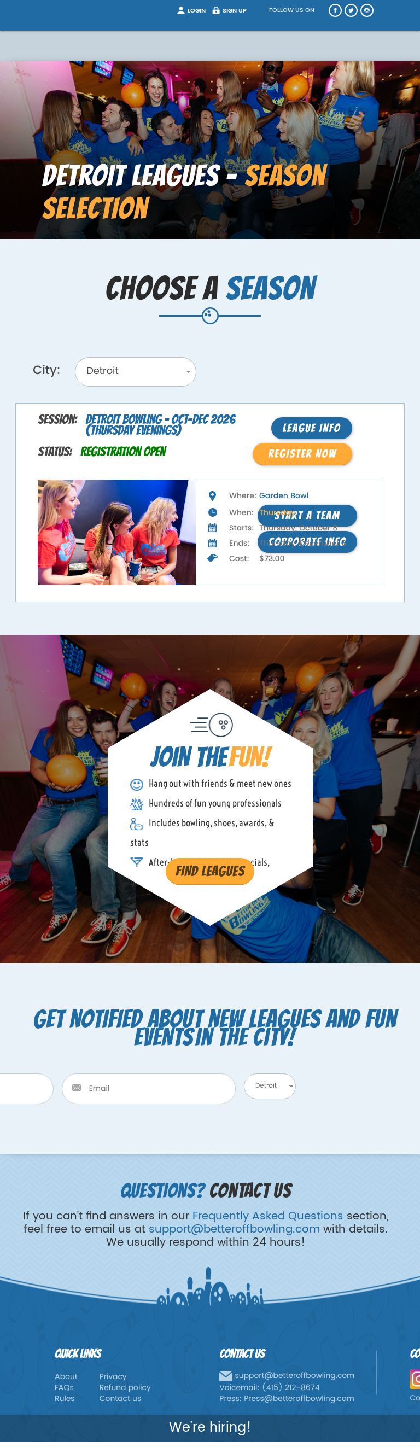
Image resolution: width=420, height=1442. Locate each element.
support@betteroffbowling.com (234, 1230)
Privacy (113, 1377)
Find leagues (210, 871)
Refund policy (125, 1388)
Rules (65, 1399)
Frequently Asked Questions (267, 1216)
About (66, 1377)
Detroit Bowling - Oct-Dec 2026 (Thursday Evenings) (160, 425)
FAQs (64, 1388)
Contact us (121, 1399)
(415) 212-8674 (291, 1388)
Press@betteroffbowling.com (299, 1399)
